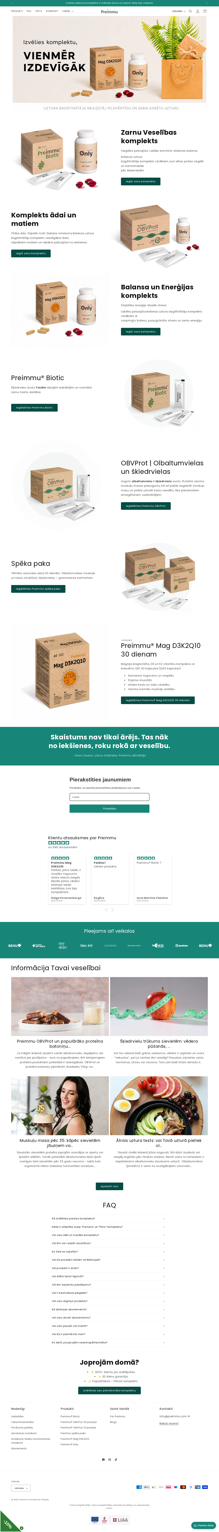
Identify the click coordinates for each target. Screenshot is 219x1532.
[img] (111, 843)
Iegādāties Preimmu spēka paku (38, 589)
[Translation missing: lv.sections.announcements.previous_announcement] (12, 3)
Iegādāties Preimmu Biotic (34, 407)
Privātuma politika (22, 1427)
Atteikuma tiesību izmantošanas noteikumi (30, 1441)
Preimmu (23, 1499)
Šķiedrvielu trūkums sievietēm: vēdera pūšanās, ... (159, 1044)
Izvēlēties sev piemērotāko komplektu (109, 1390)
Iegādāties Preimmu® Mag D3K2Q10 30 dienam (158, 700)
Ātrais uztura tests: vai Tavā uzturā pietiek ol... (159, 1143)
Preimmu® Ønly (70, 1444)
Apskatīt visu (109, 1186)
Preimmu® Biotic (70, 1416)
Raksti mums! (169, 1423)
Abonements (19, 1448)
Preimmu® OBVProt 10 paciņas (78, 1427)
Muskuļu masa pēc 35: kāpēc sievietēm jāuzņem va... (60, 1143)
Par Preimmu (117, 1416)
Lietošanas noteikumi (24, 1433)
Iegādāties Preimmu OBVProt (146, 506)
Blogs (113, 1422)
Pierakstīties (109, 808)
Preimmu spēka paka (73, 1433)
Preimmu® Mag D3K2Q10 (75, 1439)
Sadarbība (17, 1416)
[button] (67, 11)
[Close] (21, 1527)
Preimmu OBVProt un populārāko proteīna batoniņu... (60, 1044)
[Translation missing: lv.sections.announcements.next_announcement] (207, 3)
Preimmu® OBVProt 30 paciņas (79, 1422)
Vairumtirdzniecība (22, 1422)
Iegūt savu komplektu (141, 181)
